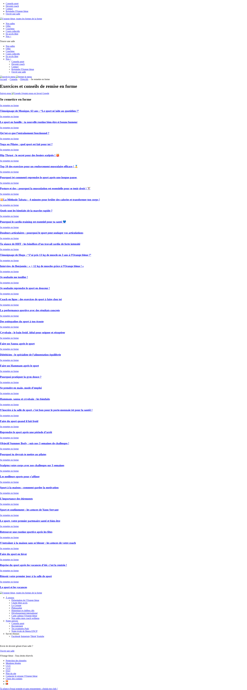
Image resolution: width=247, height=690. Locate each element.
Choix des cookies (14, 678)
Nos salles (10, 23)
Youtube (40, 636)
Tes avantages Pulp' (20, 628)
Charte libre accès (19, 603)
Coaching (10, 28)
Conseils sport (12, 3)
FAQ (8, 671)
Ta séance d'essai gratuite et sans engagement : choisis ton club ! (29, 688)
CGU (8, 666)
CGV (8, 668)
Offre (8, 26)
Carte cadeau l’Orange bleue (24, 615)
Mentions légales (13, 663)
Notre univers (12, 621)
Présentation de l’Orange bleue (25, 600)
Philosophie (16, 608)
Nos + (8, 36)
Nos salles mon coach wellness (25, 618)
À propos (10, 597)
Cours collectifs (13, 31)
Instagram (25, 636)
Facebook (15, 636)
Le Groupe (16, 605)
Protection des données (16, 660)
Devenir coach (12, 6)
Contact (9, 8)
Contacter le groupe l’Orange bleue (21, 676)
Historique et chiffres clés (22, 610)
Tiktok (33, 636)
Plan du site (11, 673)
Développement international (24, 613)
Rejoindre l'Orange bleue (17, 11)
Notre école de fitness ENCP (24, 631)
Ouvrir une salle (13, 14)
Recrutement (17, 626)
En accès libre (12, 34)
